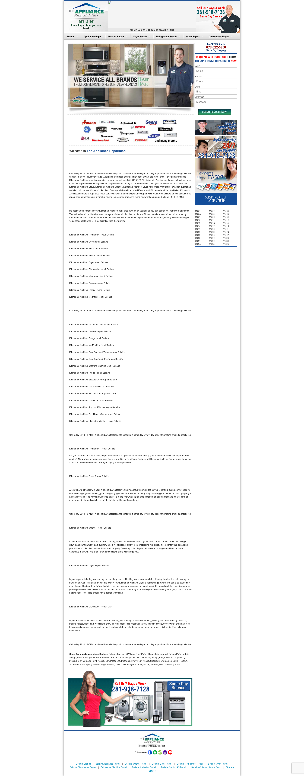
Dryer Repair (140, 36)
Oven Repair (193, 36)
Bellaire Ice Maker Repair (144, 767)
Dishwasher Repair (219, 36)
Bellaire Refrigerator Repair (190, 763)
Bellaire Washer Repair (136, 763)
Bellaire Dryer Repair (162, 763)
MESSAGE (199, 96)
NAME (197, 66)
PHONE (198, 76)
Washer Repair (116, 36)
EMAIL (197, 86)
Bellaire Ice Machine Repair (114, 767)
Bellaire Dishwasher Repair (83, 767)
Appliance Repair (93, 36)
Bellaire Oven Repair (218, 763)
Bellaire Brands (83, 763)
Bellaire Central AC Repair (174, 767)
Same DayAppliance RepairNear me (227, 127)
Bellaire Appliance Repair (108, 763)
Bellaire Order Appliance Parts (205, 767)
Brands (70, 36)
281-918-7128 (211, 11)
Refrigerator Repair (166, 36)
